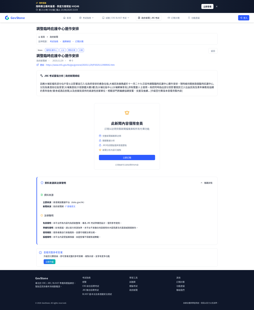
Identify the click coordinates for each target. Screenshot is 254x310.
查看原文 (71, 206)
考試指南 (54, 41)
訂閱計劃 (79, 41)
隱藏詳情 (208, 182)
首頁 (43, 36)
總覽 (84, 281)
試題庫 (132, 281)
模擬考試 (133, 285)
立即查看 (207, 6)
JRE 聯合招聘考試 (90, 289)
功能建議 (180, 285)
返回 (213, 50)
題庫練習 (67, 41)
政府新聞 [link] (54, 36)
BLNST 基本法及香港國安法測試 (97, 294)
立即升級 (49, 261)
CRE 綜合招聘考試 (90, 285)
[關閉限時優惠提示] (217, 6)
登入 (245, 17)
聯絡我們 (180, 289)
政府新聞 (133, 289)
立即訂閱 (127, 157)
